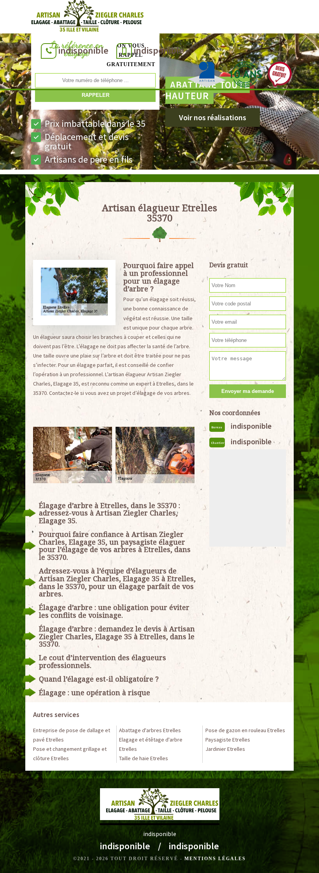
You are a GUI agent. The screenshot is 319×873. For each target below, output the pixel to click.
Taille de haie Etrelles (143, 758)
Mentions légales (215, 858)
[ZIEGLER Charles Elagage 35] (85, 17)
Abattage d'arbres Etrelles (150, 730)
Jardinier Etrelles (225, 748)
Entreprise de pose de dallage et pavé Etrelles (71, 735)
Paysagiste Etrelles (227, 739)
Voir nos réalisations (212, 117)
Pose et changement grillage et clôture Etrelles (70, 753)
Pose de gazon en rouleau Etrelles (245, 730)
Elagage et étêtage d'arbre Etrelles (150, 744)
